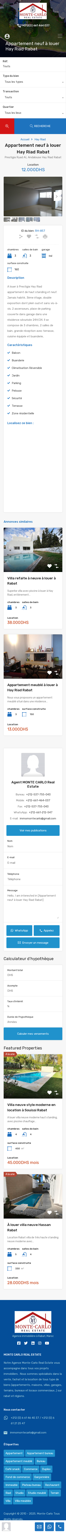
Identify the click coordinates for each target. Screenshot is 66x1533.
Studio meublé (37, 1493)
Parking (16, 383)
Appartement (14, 1453)
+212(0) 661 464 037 (36, 25)
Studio (19, 1493)
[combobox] (33, 82)
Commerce (31, 1469)
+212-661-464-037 (38, 800)
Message (12, 890)
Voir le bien (33, 563)
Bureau (41, 1461)
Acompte (12, 985)
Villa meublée (23, 1501)
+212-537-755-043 (38, 794)
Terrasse (17, 405)
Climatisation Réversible (27, 368)
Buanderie (18, 360)
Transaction (11, 91)
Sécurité (17, 398)
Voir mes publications (33, 830)
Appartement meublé (19, 1461)
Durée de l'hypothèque (20, 1016)
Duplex (46, 1469)
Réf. (5, 61)
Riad (8, 1493)
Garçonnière (41, 1477)
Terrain (54, 1493)
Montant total (15, 970)
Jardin (16, 375)
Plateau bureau (31, 1485)
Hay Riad (40, 139)
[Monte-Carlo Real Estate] (33, 17)
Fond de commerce (18, 1477)
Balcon (16, 352)
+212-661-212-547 (40, 812)
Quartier (8, 107)
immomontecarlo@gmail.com (38, 818)
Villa (8, 1501)
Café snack (13, 1469)
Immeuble (12, 1485)
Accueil (25, 139)
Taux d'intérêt (15, 1001)
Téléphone (13, 874)
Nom (9, 841)
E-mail (10, 857)
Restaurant (52, 1485)
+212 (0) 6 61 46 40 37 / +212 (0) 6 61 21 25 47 (32, 1420)
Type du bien (11, 76)
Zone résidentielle (23, 413)
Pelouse (17, 390)
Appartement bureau (40, 1453)
